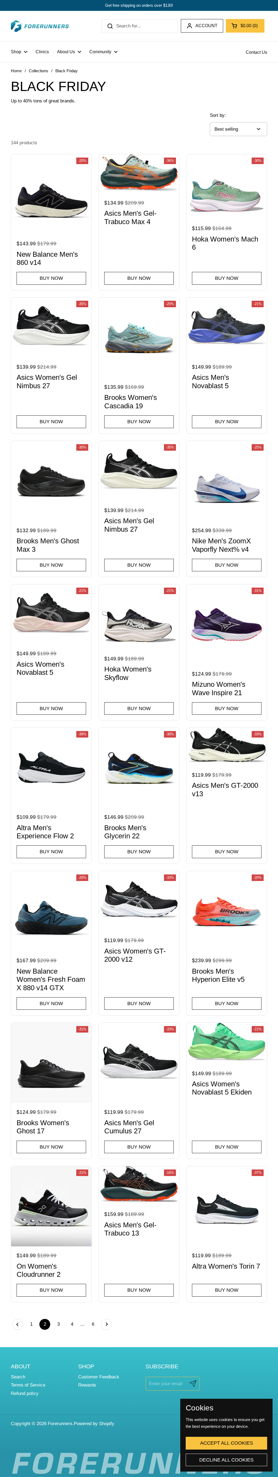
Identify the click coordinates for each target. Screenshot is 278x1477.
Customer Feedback (98, 1376)
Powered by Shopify (94, 1423)
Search (18, 1376)
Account (206, 25)
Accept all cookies (226, 1443)
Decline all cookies (226, 1460)
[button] (245, 26)
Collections (38, 71)
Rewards (87, 1385)
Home (16, 71)
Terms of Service (28, 1385)
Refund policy (25, 1393)
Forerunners (60, 1423)
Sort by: (218, 115)
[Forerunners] (40, 26)
